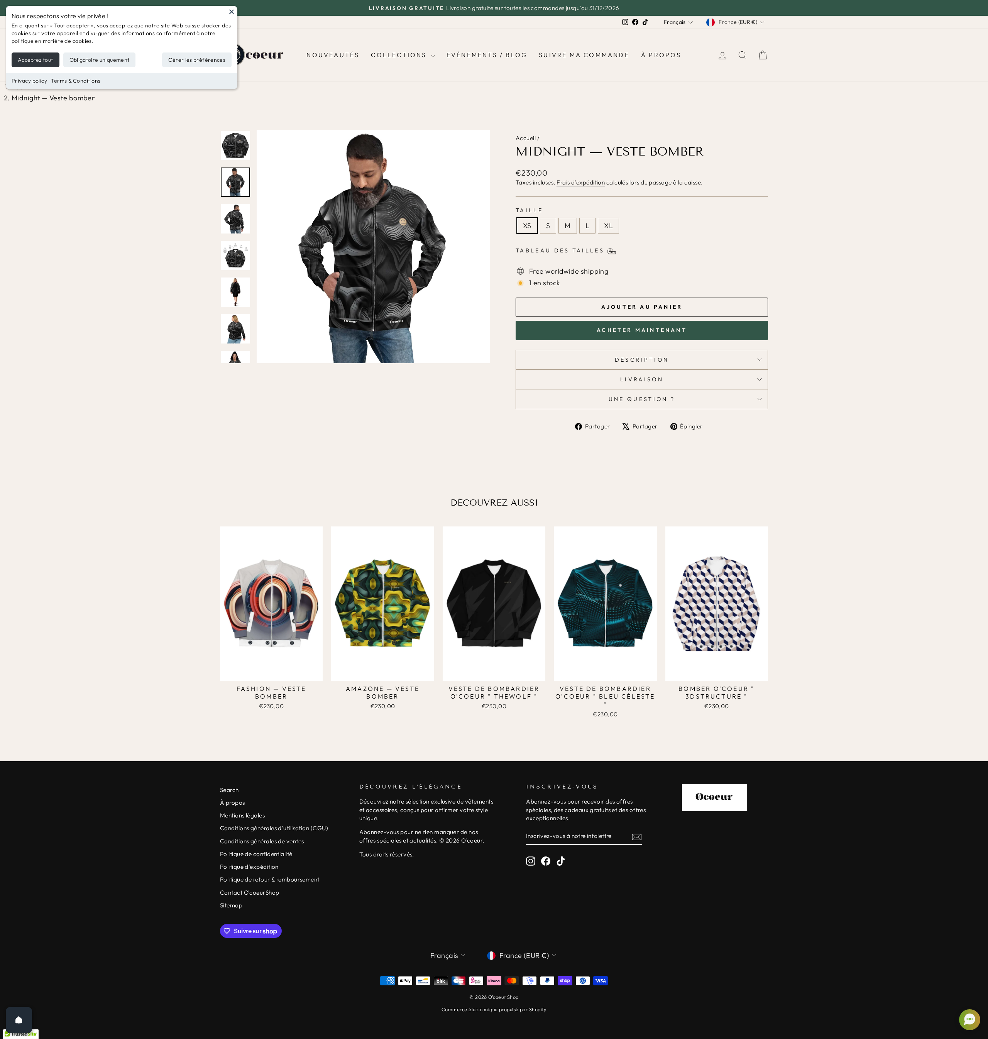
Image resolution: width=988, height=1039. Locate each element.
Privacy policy (29, 80)
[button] (968, 1019)
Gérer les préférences (196, 59)
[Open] (19, 1020)
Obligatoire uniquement (99, 59)
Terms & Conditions (75, 80)
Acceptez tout (35, 59)
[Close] (231, 11)
